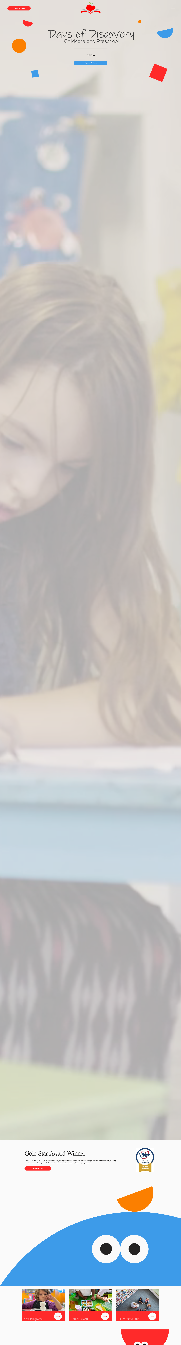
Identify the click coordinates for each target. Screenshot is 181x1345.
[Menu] (173, 8)
